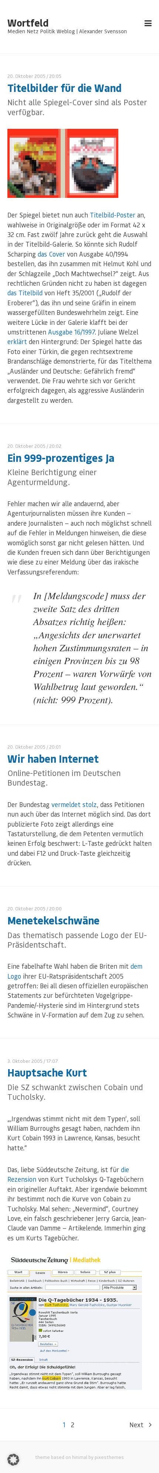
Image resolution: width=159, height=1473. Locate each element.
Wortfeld (27, 22)
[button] (13, 1459)
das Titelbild (25, 293)
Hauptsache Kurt (47, 1072)
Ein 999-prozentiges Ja (60, 457)
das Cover (51, 254)
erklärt (17, 341)
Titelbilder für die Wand (64, 88)
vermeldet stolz (74, 804)
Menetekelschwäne (53, 920)
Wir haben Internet (53, 758)
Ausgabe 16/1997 (71, 332)
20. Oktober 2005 (26, 76)
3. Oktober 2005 (25, 1061)
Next (136, 1425)
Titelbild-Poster (112, 215)
